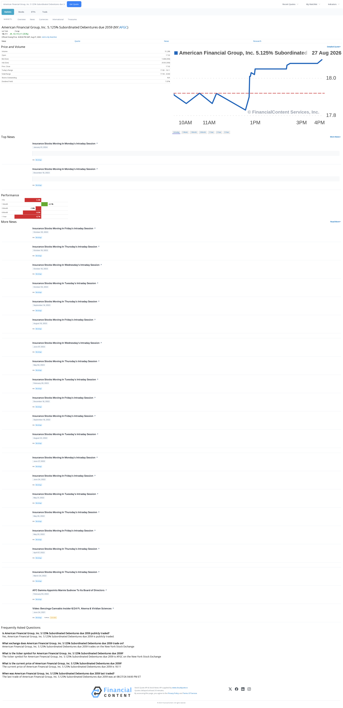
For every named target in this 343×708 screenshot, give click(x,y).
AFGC (123, 27)
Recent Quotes (288, 4)
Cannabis (53, 617)
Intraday (176, 132)
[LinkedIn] (243, 692)
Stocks (21, 12)
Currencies (43, 19)
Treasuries (72, 19)
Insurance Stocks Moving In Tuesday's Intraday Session (65, 283)
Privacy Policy (173, 693)
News (32, 19)
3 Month (203, 132)
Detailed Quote (333, 46)
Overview (22, 19)
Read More (334, 221)
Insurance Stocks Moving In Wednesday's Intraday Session (67, 264)
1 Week (185, 132)
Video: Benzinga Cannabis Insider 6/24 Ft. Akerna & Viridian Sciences (73, 608)
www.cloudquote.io (180, 687)
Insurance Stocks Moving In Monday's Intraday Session (65, 143)
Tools (44, 12)
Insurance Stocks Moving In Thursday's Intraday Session (66, 246)
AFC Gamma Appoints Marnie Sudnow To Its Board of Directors (69, 590)
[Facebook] (236, 692)
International (58, 19)
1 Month (194, 132)
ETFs (33, 12)
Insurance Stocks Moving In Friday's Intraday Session (64, 228)
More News (334, 137)
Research (257, 41)
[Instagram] (249, 692)
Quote (77, 41)
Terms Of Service (190, 693)
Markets (7, 12)
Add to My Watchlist (49, 37)
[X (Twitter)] (230, 692)
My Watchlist (311, 4)
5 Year (226, 132)
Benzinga (38, 160)
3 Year (219, 132)
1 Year (211, 132)
